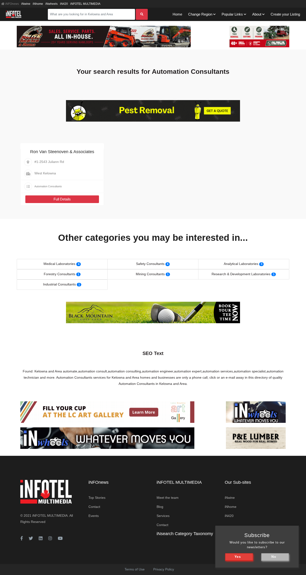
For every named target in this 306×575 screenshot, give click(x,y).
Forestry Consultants (59, 274)
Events (93, 516)
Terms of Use (135, 569)
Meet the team (168, 498)
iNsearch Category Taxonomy (185, 533)
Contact (94, 507)
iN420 (64, 3)
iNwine (25, 3)
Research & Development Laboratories (241, 274)
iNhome (38, 3)
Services (163, 516)
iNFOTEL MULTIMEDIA (85, 3)
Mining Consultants (150, 274)
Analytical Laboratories (241, 264)
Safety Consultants (150, 264)
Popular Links (232, 14)
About (256, 14)
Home (177, 14)
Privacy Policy (163, 569)
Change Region (200, 14)
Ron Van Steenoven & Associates (62, 151)
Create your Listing (285, 14)
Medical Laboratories (59, 264)
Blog (160, 507)
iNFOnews (12, 3)
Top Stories (96, 498)
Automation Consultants (48, 186)
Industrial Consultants (59, 284)
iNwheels (51, 3)
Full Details (62, 199)
